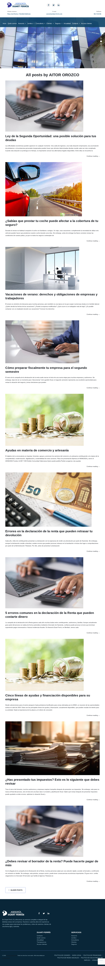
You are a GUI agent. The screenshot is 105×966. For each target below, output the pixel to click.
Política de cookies (62, 955)
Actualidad (67, 23)
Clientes (49, 23)
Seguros (58, 23)
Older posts (16, 890)
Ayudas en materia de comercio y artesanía (37, 450)
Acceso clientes (86, 23)
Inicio (4, 23)
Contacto (75, 23)
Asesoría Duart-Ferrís (11, 955)
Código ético (97, 960)
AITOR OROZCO (64, 75)
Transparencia (41, 942)
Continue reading (93, 156)
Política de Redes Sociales (68, 958)
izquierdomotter (6, 958)
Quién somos (12, 23)
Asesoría (21, 23)
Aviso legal (76, 955)
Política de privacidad (92, 955)
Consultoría (39, 23)
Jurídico (30, 23)
